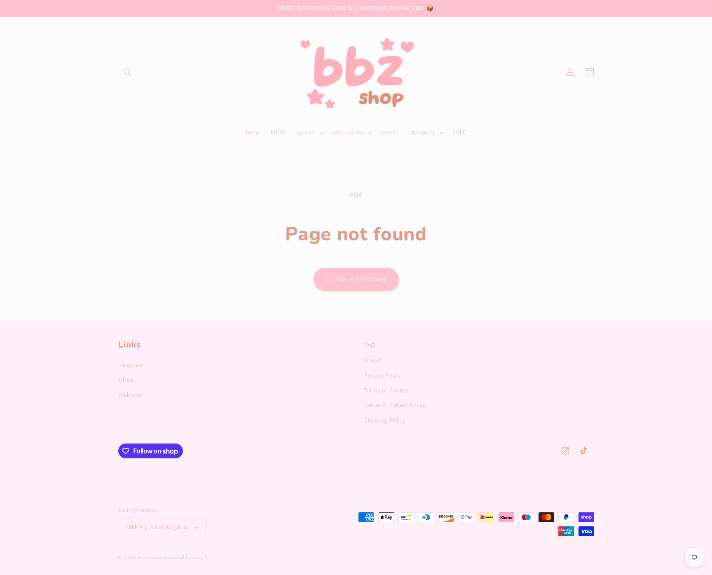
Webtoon (130, 394)
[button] (127, 72)
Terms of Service (386, 390)
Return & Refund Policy (395, 405)
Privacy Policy (382, 375)
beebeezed (150, 557)
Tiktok (126, 380)
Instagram (131, 364)
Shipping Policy (384, 420)
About (372, 360)
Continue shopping (356, 279)
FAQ (370, 345)
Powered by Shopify (187, 557)
